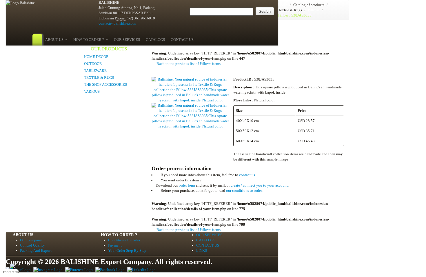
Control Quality (32, 245)
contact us (247, 175)
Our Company (31, 240)
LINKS (201, 250)
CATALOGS (155, 39)
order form (187, 185)
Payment (115, 245)
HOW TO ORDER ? (89, 39)
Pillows (313, 10)
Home (282, 5)
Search (265, 11)
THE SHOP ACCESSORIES (105, 84)
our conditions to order (244, 190)
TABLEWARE (95, 70)
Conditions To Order (124, 240)
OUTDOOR (93, 63)
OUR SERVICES (127, 39)
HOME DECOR (96, 56)
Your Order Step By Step (127, 250)
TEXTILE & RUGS (99, 77)
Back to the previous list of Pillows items (188, 63)
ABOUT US (55, 39)
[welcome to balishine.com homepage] (37, 39)
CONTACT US (182, 39)
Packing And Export (36, 250)
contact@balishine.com (117, 23)
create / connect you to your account (259, 185)
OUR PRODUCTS (109, 49)
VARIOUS (92, 91)
